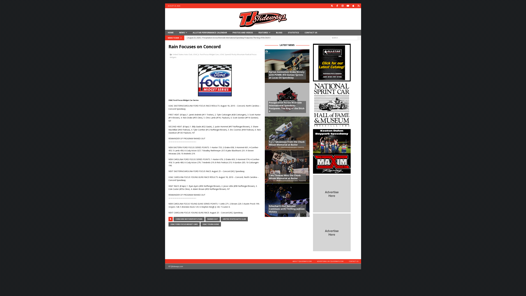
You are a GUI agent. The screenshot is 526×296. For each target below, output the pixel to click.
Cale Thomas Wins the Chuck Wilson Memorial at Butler (285, 177)
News (182, 32)
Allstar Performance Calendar (210, 32)
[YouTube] (348, 5)
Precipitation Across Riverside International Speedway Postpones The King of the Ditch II (286, 107)
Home (171, 32)
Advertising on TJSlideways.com (330, 261)
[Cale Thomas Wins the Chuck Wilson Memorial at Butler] (287, 166)
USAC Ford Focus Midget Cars (184, 224)
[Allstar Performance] (332, 80)
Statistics (293, 32)
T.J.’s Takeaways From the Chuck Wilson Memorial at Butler (287, 143)
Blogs (279, 32)
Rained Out (212, 219)
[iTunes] (353, 5)
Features (263, 32)
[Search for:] (344, 37)
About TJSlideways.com (302, 261)
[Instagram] (342, 5)
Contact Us (311, 32)
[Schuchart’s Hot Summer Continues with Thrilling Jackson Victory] (287, 200)
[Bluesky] (358, 5)
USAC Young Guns (211, 224)
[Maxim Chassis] (332, 172)
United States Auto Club (182, 54)
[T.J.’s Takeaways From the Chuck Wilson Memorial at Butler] (287, 133)
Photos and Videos (243, 32)
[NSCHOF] (332, 126)
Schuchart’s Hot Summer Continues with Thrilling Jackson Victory (287, 209)
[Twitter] (332, 5)
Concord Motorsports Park (189, 219)
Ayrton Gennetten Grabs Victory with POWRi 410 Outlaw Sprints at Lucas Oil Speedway (286, 74)
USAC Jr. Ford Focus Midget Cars (206, 54)
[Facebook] (337, 5)
